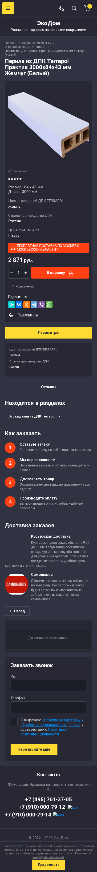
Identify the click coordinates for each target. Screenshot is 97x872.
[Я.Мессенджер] (11, 304)
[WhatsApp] (49, 304)
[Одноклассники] (26, 304)
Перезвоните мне (34, 749)
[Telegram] (34, 304)
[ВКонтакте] (19, 304)
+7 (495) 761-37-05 (48, 799)
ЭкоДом (48, 23)
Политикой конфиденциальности (43, 731)
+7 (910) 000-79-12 (42, 807)
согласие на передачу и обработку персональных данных (52, 722)
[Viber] (41, 304)
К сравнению (25, 286)
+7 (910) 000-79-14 (28, 815)
